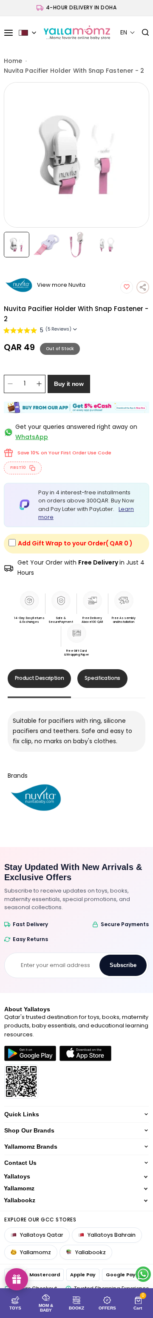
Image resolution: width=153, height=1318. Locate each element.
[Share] (142, 287)
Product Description (39, 678)
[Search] (142, 32)
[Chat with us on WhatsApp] (143, 1274)
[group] (76, 155)
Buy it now (69, 383)
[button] (127, 32)
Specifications (102, 678)
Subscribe (123, 965)
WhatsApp (31, 437)
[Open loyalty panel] (16, 1279)
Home (13, 61)
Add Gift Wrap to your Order (75, 543)
